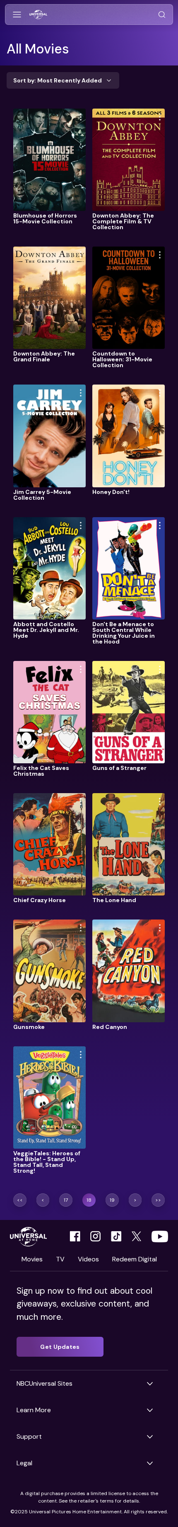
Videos (88, 1259)
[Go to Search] (162, 14)
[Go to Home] (38, 15)
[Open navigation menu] (17, 15)
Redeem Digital (134, 1259)
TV (60, 1259)
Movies (32, 1259)
